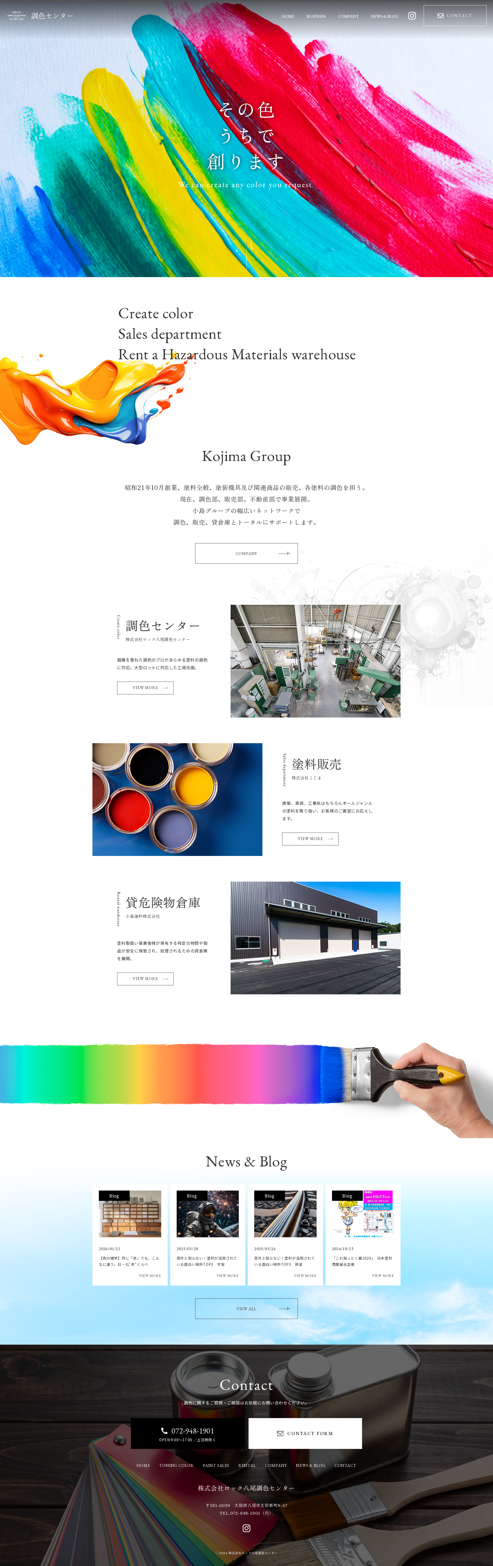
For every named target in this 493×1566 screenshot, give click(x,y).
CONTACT (345, 1465)
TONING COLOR (176, 1465)
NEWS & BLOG (310, 1465)
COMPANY (247, 553)
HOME (143, 1465)
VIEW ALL (246, 1309)
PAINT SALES (216, 1465)
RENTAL (247, 1465)
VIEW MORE (145, 687)
